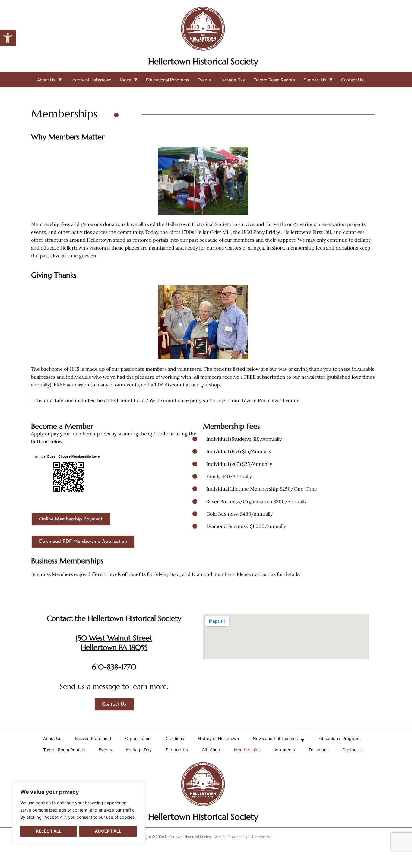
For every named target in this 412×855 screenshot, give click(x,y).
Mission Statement (93, 738)
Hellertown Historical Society (203, 61)
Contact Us (352, 79)
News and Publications (275, 738)
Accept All (108, 831)
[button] (8, 38)
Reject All (48, 831)
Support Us (315, 79)
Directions (174, 738)
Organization (138, 738)
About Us (46, 79)
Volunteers (284, 749)
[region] (78, 812)
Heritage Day (232, 79)
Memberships (247, 749)
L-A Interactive (259, 837)
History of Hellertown (90, 79)
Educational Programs (167, 79)
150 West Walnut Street (114, 638)
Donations (318, 749)
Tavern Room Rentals (274, 79)
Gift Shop (211, 749)
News (125, 79)
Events (204, 79)
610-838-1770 (114, 667)
